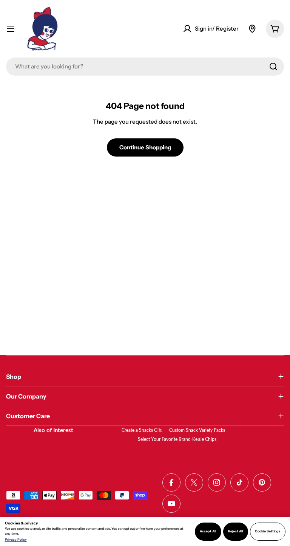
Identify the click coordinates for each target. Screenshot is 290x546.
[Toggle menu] (10, 28)
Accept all (208, 531)
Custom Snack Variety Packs (197, 430)
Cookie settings (267, 531)
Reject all (235, 531)
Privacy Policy (16, 539)
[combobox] (145, 66)
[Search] (273, 66)
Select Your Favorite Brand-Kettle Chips (177, 439)
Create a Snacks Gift (142, 430)
